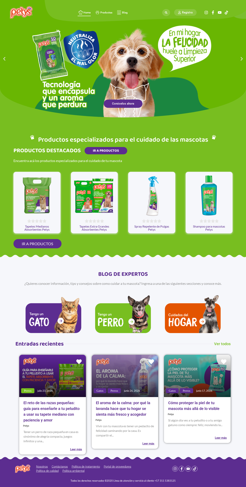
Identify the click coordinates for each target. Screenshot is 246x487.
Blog (125, 12)
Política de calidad (47, 471)
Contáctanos (60, 466)
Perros (28, 390)
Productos (106, 12)
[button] (4, 58)
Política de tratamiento (86, 466)
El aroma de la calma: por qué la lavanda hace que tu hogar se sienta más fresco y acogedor (123, 409)
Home (87, 12)
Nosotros (42, 466)
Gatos (99, 390)
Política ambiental (73, 471)
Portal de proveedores (117, 466)
